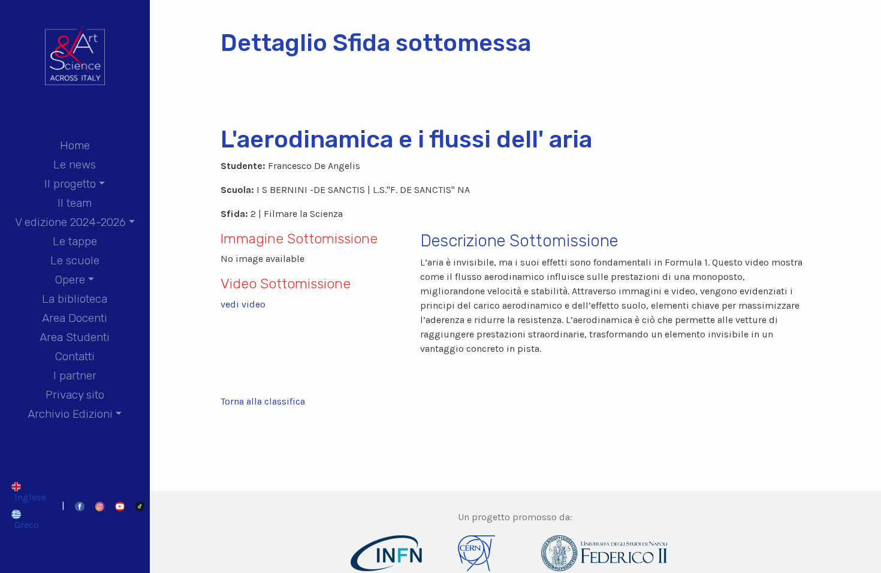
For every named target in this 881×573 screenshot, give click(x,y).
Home (75, 145)
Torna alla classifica (263, 401)
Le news (74, 164)
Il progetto (70, 184)
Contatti (75, 356)
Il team (75, 203)
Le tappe (75, 241)
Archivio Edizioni (70, 414)
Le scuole (74, 260)
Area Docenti (74, 318)
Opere (70, 279)
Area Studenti (75, 337)
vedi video (243, 304)
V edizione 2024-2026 (70, 222)
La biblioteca (74, 299)
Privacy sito (75, 395)
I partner (74, 375)
